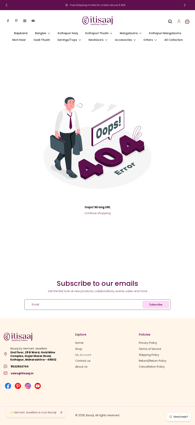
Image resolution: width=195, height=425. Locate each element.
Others (148, 40)
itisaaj (90, 415)
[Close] (61, 412)
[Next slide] (184, 5)
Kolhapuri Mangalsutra (165, 33)
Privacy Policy (148, 343)
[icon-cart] (187, 21)
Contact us (82, 361)
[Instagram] (25, 21)
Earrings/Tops (67, 40)
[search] (170, 21)
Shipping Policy (149, 355)
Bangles (40, 33)
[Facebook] (8, 21)
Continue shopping (97, 213)
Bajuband (20, 33)
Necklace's (96, 40)
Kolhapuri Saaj (68, 33)
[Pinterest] (16, 21)
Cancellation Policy (152, 367)
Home (79, 343)
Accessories (123, 40)
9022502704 (20, 366)
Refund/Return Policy (152, 361)
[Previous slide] (6, 5)
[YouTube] (33, 21)
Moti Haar (19, 40)
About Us (81, 367)
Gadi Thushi (42, 40)
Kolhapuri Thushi (96, 33)
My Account (83, 355)
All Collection (173, 40)
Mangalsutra (129, 33)
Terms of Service (150, 349)
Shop (78, 349)
